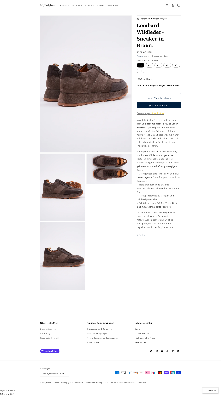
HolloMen (50, 383)
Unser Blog (45, 333)
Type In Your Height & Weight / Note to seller (158, 85)
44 (140, 71)
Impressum (142, 383)
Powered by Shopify (61, 383)
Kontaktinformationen (127, 383)
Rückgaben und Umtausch (99, 329)
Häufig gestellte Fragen (145, 338)
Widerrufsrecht (77, 383)
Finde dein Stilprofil (49, 338)
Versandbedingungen (97, 333)
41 (158, 65)
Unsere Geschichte (49, 329)
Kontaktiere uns (142, 333)
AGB (106, 383)
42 (167, 65)
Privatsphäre (93, 342)
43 (176, 65)
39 (140, 65)
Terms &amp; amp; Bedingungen (102, 338)
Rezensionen (141, 342)
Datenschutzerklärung (94, 383)
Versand (140, 56)
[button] (64, 5)
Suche (137, 329)
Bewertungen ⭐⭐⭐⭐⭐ (150, 113)
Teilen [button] (142, 235)
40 (149, 65)
